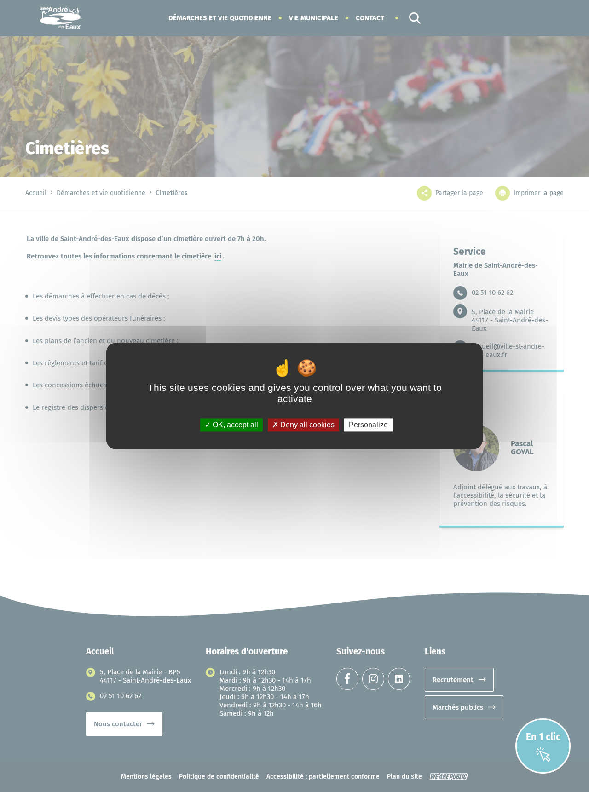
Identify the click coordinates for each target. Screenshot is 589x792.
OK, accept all (234, 425)
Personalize (368, 425)
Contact (370, 18)
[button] (219, 18)
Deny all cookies (306, 425)
